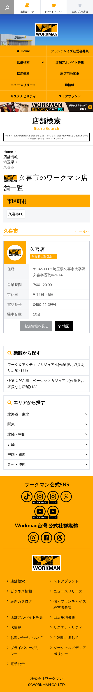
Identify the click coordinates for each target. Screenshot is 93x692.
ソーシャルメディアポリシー (69, 651)
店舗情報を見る (36, 326)
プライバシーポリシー (24, 651)
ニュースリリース (67, 591)
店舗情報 (10, 157)
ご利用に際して (66, 637)
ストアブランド (66, 581)
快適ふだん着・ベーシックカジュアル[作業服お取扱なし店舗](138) (45, 384)
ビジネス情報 (21, 591)
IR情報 (15, 627)
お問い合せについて (26, 637)
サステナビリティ (67, 627)
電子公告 (17, 664)
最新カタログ (21, 601)
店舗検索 (17, 581)
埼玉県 (8, 162)
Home (8, 152)
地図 (66, 326)
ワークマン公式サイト (46, 29)
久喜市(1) (15, 214)
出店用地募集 (64, 617)
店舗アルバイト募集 (26, 617)
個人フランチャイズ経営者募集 (69, 604)
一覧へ (84, 231)
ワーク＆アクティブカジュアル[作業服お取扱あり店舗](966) (45, 368)
